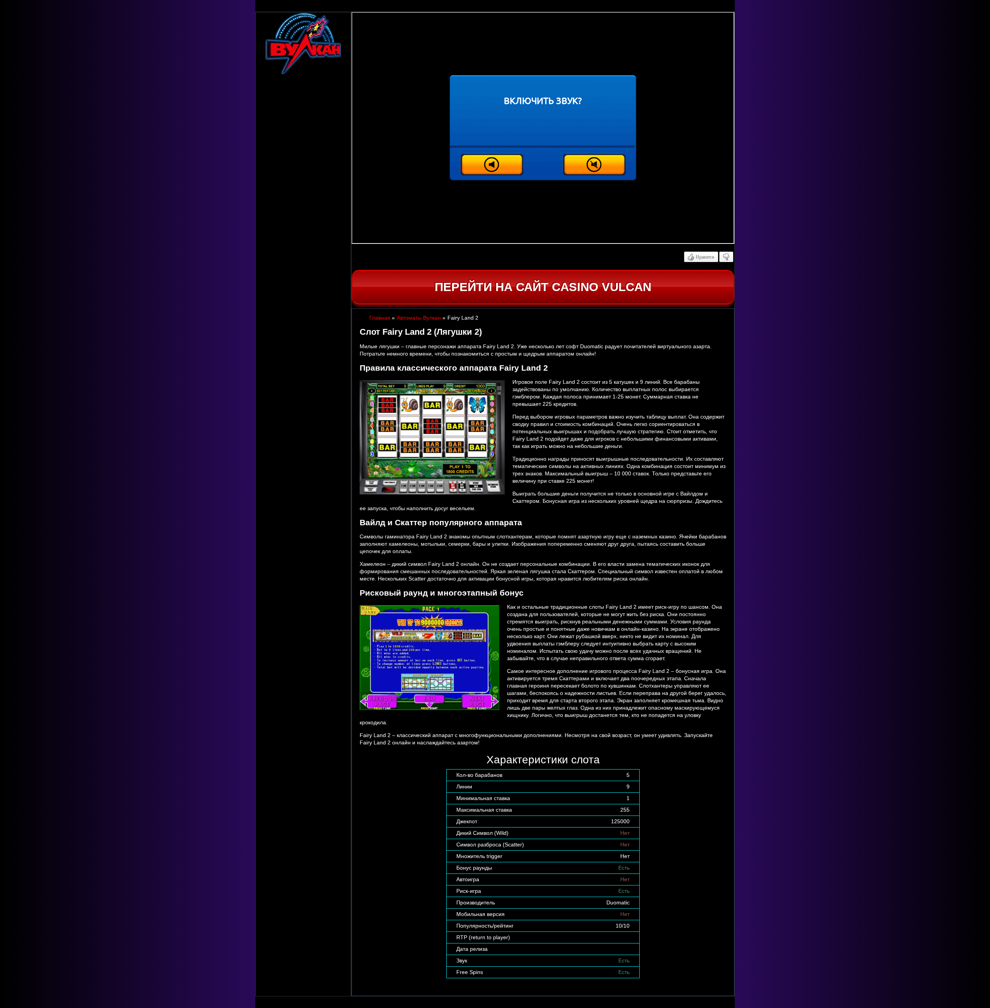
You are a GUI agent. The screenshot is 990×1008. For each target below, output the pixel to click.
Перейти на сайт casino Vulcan (543, 287)
